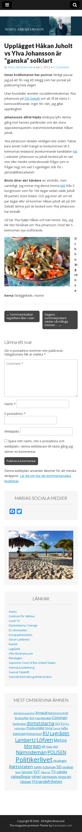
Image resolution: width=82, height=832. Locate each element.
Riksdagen (15, 658)
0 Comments (61, 67)
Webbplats (11, 431)
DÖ (57, 724)
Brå (32, 718)
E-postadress (15, 413)
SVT (36, 771)
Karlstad (19, 733)
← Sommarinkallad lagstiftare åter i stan (20, 316)
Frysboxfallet (35, 728)
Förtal (48, 728)
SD (59, 766)
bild (62, 186)
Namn (10, 404)
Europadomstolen (20, 635)
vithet (36, 776)
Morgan (32, 746)
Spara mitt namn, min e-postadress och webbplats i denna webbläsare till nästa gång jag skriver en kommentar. (38, 446)
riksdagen (60, 761)
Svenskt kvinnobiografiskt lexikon (30, 677)
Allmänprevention (24, 713)
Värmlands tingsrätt (56, 776)
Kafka (64, 728)
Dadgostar (19, 724)
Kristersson (34, 734)
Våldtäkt (25, 782)
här (75, 151)
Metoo (60, 740)
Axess (13, 612)
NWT (55, 746)
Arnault (41, 712)
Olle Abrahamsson (21, 653)
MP (44, 747)
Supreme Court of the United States (32, 663)
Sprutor (27, 772)
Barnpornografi (58, 713)
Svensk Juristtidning (21, 668)
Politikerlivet (34, 759)
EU (63, 723)
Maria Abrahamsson (20, 67)
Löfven (45, 739)
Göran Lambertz (19, 639)
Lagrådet (14, 649)
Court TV (14, 621)
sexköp (67, 767)
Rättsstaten (21, 767)
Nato (49, 747)
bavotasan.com (62, 825)
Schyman (49, 767)
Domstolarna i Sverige (23, 625)
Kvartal (13, 644)
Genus (56, 728)
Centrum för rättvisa (22, 616)
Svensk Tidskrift (19, 672)
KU (46, 733)
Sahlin (38, 767)
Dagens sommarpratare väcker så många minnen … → (56, 319)
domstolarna (40, 723)
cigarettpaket (43, 718)
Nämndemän (31, 752)
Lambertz (25, 740)
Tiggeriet (45, 772)
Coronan (59, 717)
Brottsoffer (22, 718)
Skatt (18, 772)
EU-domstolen (18, 630)
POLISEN (56, 752)
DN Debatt (32, 98)
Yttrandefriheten (47, 781)
